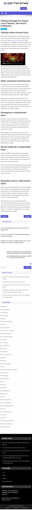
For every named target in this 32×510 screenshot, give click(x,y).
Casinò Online (6, 327)
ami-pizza (5, 312)
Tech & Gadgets (6, 402)
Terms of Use (16, 507)
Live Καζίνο (5, 372)
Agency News (6, 309)
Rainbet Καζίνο (6, 390)
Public (4, 384)
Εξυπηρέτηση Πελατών (8, 420)
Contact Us (8, 507)
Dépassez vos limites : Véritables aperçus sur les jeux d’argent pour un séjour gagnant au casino (16, 241)
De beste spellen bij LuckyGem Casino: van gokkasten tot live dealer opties (16, 296)
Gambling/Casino (6, 354)
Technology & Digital (7, 405)
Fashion (4, 348)
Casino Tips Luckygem (8, 330)
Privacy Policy (24, 507)
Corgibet (4, 339)
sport (3, 396)
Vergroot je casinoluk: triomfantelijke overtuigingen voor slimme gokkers (15, 235)
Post (3, 381)
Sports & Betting (6, 399)
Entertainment (6, 345)
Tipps (3, 408)
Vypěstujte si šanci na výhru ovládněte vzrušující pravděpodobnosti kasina (5, 216)
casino (4, 324)
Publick (4, 387)
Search (24, 8)
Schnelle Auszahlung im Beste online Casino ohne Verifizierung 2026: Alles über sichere (15, 291)
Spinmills (4, 393)
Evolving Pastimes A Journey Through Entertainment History (16, 286)
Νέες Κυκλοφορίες (7, 423)
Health (4, 360)
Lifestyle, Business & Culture (9, 369)
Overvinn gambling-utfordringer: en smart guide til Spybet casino (15, 228)
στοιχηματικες (6, 426)
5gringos (4, 306)
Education (5, 342)
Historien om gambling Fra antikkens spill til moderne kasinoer (16, 278)
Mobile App (5, 375)
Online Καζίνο (6, 378)
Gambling (4, 28)
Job (3, 366)
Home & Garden (6, 363)
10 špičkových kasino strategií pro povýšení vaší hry (28, 216)
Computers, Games (7, 336)
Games (4, 357)
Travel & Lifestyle (6, 411)
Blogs (3, 318)
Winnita (4, 417)
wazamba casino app (15, 40)
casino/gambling (6, 333)
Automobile (5, 315)
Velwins (4, 414)
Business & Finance (7, 321)
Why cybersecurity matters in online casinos (13, 282)
